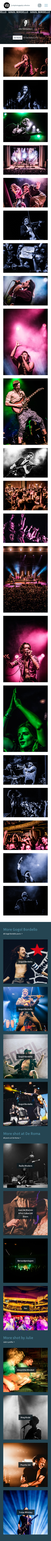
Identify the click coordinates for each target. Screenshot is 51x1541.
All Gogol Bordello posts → (12, 934)
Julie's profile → (9, 1342)
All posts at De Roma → (12, 1138)
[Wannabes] (6, 5)
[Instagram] (39, 5)
